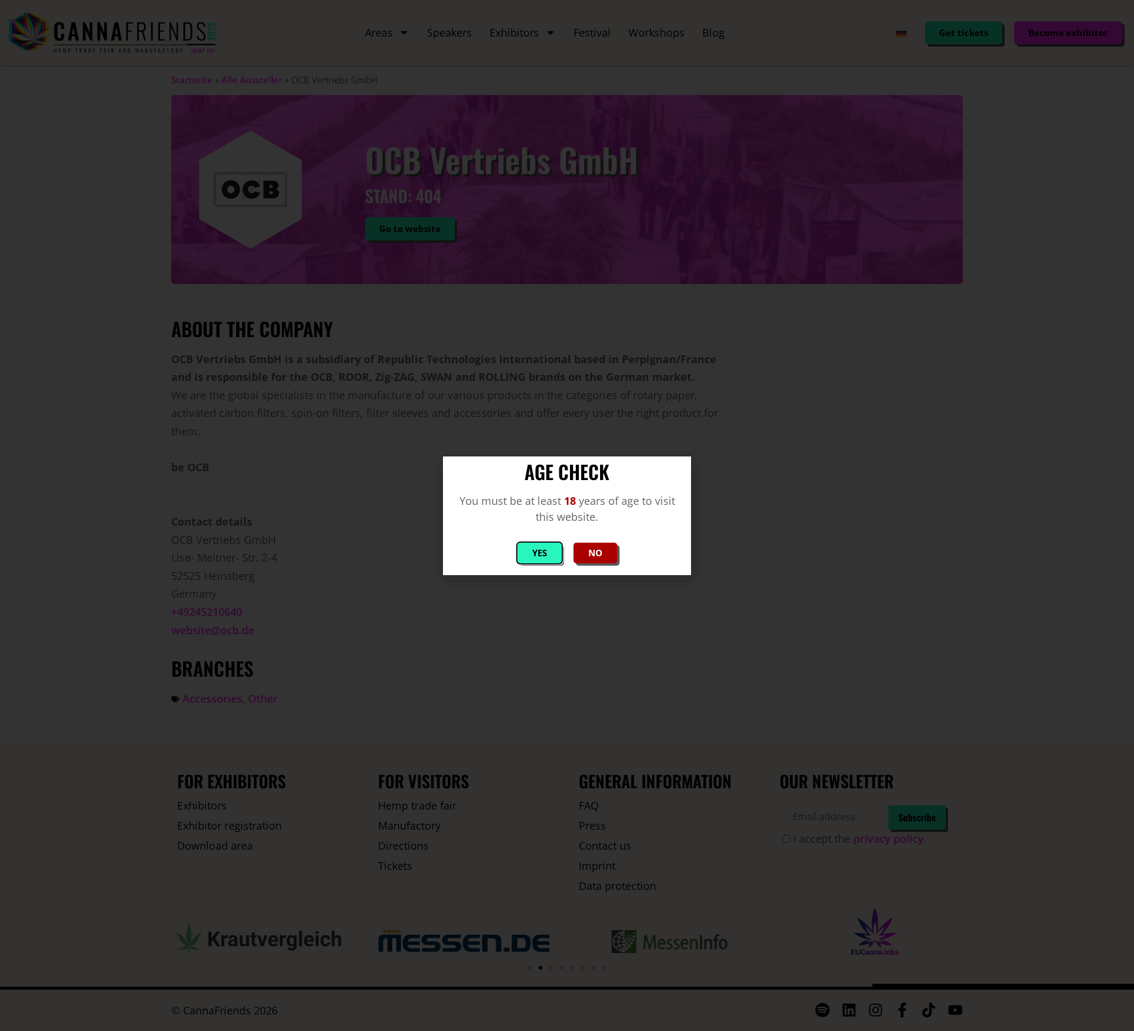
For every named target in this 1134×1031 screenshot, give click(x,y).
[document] (567, 515)
